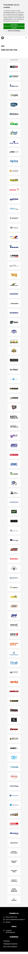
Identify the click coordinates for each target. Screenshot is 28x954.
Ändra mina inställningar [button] (14, 30)
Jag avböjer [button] (14, 27)
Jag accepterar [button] (14, 24)
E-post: (15, 919)
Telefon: (11, 917)
